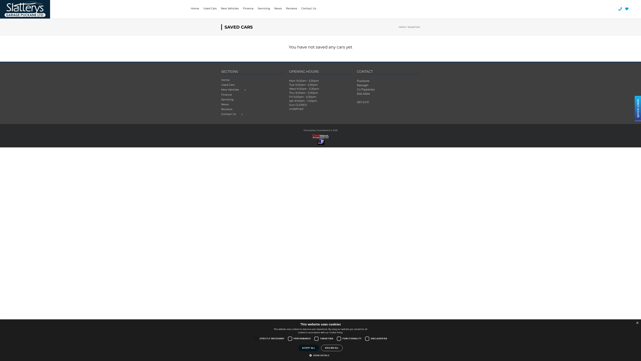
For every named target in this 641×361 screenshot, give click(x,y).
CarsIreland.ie (323, 130)
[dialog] (320, 340)
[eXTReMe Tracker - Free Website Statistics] (321, 140)
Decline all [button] (332, 347)
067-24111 (363, 102)
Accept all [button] (308, 347)
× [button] (637, 323)
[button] (320, 355)
